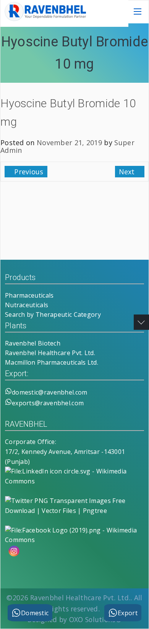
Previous (28, 171)
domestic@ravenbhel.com (49, 392)
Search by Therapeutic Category (53, 314)
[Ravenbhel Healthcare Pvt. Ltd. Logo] (44, 19)
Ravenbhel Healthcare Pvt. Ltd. (50, 353)
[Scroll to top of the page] (141, 322)
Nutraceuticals (26, 305)
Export (128, 613)
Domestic (35, 613)
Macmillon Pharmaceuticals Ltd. (51, 362)
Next (128, 171)
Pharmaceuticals (29, 295)
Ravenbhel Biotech (32, 343)
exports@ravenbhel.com (48, 403)
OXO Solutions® (95, 619)
